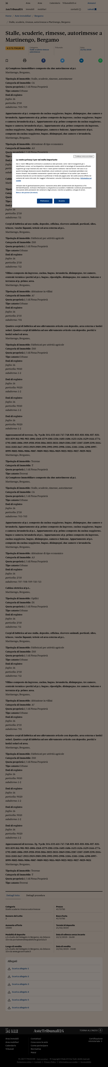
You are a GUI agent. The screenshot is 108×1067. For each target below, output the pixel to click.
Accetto (62, 201)
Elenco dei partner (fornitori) (27, 193)
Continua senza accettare (84, 156)
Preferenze (44, 201)
